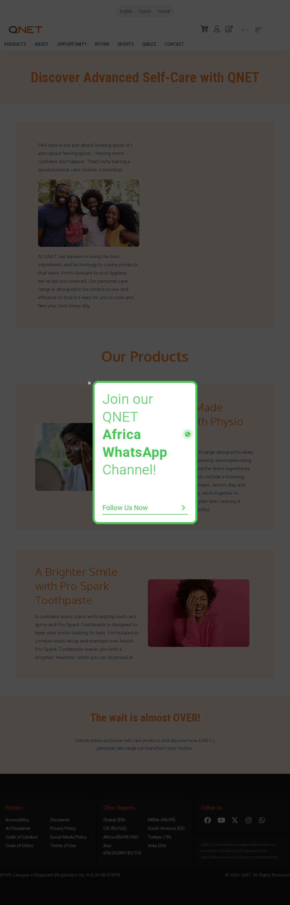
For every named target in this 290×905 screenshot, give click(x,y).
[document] (145, 452)
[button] (89, 383)
